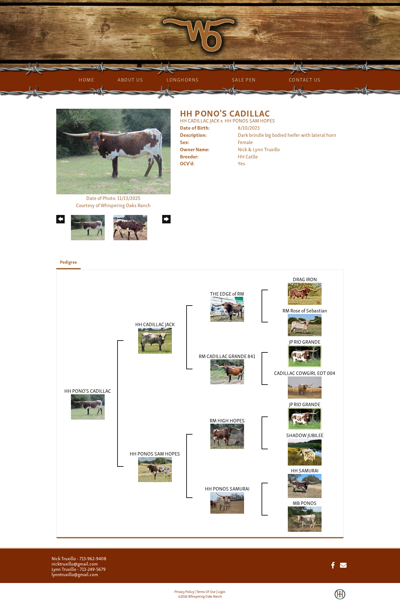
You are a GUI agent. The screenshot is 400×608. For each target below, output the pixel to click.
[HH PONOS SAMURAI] (227, 502)
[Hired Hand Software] (339, 598)
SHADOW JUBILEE (304, 435)
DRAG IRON (305, 279)
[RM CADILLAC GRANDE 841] (227, 371)
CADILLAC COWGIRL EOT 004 (304, 373)
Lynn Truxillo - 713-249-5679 (79, 568)
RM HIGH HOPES (227, 420)
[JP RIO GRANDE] (305, 355)
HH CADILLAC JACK (200, 120)
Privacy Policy (184, 591)
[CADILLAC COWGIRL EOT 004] (305, 386)
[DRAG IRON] (305, 293)
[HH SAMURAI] (305, 485)
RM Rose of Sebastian (304, 310)
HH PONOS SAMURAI (227, 488)
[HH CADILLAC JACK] (155, 340)
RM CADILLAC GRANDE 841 (227, 356)
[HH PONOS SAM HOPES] (155, 469)
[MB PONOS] (305, 518)
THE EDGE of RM (227, 293)
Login (221, 591)
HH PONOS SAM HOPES (250, 120)
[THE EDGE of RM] (227, 308)
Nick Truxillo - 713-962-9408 (79, 558)
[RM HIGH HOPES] (227, 435)
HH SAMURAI (304, 470)
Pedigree (68, 261)
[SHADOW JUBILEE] (305, 451)
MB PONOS (305, 503)
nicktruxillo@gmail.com (75, 563)
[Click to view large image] (113, 151)
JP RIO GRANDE (304, 341)
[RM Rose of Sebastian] (305, 324)
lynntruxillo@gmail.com (75, 574)
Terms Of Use (205, 591)
